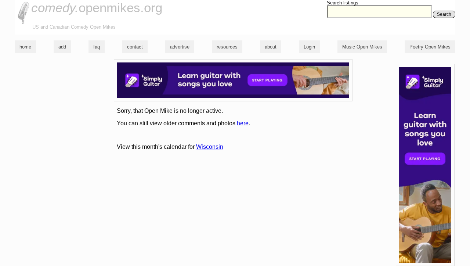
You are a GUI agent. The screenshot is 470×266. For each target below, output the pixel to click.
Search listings (342, 3)
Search (444, 14)
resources (227, 47)
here (243, 123)
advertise (179, 47)
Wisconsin (209, 147)
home (25, 47)
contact (135, 47)
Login (309, 47)
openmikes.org (96, 7)
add (62, 47)
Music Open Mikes (362, 47)
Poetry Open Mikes (430, 47)
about (270, 47)
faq (96, 47)
